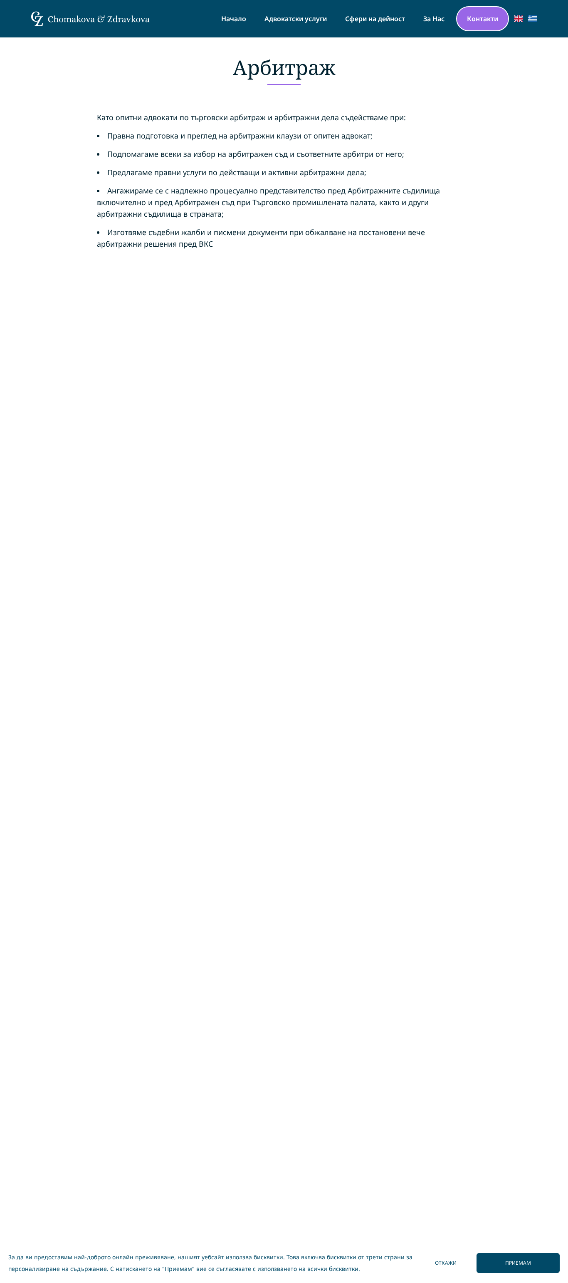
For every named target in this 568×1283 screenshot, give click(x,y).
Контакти (482, 18)
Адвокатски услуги (295, 18)
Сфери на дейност (375, 18)
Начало (233, 18)
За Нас (434, 18)
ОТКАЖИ (446, 1262)
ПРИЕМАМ (518, 1262)
